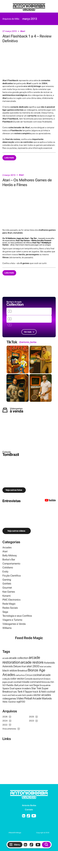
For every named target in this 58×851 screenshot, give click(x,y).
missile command (31, 681)
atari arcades (45, 666)
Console (28, 678)
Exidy (5, 571)
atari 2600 (33, 666)
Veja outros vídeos (16, 531)
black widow (9, 670)
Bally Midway (9, 555)
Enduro (47, 678)
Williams (7, 627)
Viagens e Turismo (12, 619)
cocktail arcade (42, 675)
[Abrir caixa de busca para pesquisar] (46, 844)
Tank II (21, 691)
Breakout (22, 670)
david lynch (38, 678)
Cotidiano (7, 567)
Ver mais (27, 332)
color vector (17, 678)
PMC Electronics (11, 599)
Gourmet (7, 587)
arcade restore (32, 662)
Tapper (28, 691)
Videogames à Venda (14, 623)
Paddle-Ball (12, 685)
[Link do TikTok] (28, 816)
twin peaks (27, 695)
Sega (5, 611)
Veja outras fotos (14, 490)
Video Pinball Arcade (29, 698)
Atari (22, 31)
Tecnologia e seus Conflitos (17, 615)
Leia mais (9, 157)
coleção (6, 678)
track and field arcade (12, 695)
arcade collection (18, 658)
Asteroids (49, 662)
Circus (28, 675)
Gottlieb (6, 583)
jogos (5, 682)
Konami (6, 595)
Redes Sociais (10, 607)
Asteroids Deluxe (11, 666)
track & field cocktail (44, 691)
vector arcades (42, 695)
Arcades (7, 547)
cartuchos (20, 675)
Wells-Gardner (9, 701)
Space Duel (8, 688)
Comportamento (11, 563)
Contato (29, 809)
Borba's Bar (8, 559)
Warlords (47, 698)
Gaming (6, 579)
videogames (9, 698)
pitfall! (21, 685)
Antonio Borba (29, 805)
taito (15, 691)
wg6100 (20, 701)
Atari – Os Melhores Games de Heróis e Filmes (27, 182)
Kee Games (8, 591)
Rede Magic (9, 603)
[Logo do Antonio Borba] (29, 6)
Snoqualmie (45, 685)
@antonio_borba (27, 342)
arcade (5, 658)
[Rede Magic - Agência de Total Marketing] (29, 833)
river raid (28, 685)
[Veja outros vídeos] (50, 501)
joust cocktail (14, 681)
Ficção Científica (11, 575)
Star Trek (36, 688)
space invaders (23, 688)
